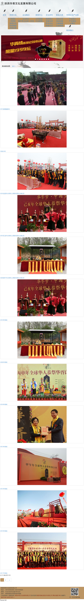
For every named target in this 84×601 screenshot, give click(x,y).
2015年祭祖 (3, 531)
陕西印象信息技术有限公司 (44, 595)
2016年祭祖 (3, 404)
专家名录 (49, 21)
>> (9, 580)
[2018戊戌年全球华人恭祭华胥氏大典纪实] (42, 171)
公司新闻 (39, 19)
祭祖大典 (59, 15)
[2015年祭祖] (42, 508)
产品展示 (19, 66)
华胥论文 (49, 26)
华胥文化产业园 (72, 15)
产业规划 (72, 21)
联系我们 (69, 30)
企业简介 (26, 19)
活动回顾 (59, 21)
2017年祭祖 (3, 573)
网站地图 (55, 595)
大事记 (72, 23)
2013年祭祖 (3, 446)
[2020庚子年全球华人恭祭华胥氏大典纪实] (42, 255)
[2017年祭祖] (42, 551)
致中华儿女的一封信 (26, 21)
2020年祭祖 (3, 362)
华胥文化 (13, 15)
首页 (4, 15)
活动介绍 (59, 19)
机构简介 (49, 19)
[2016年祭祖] (42, 382)
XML (59, 595)
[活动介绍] (42, 129)
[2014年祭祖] (42, 466)
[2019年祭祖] (42, 297)
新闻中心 (39, 15)
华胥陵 (13, 21)
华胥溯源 (13, 26)
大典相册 (59, 23)
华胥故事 (13, 28)
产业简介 (72, 19)
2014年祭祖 (3, 489)
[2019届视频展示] (42, 86)
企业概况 (26, 15)
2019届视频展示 (5, 109)
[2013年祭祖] (42, 424)
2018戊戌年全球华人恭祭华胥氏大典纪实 (12, 193)
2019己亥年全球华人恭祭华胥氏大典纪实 (12, 235)
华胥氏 (13, 19)
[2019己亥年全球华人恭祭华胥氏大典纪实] (42, 213)
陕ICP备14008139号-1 (8, 597)
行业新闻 (39, 21)
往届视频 (59, 26)
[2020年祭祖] (42, 340)
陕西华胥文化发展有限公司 (23, 595)
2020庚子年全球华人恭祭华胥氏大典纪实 (12, 278)
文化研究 (49, 15)
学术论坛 (49, 23)
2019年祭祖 (3, 320)
